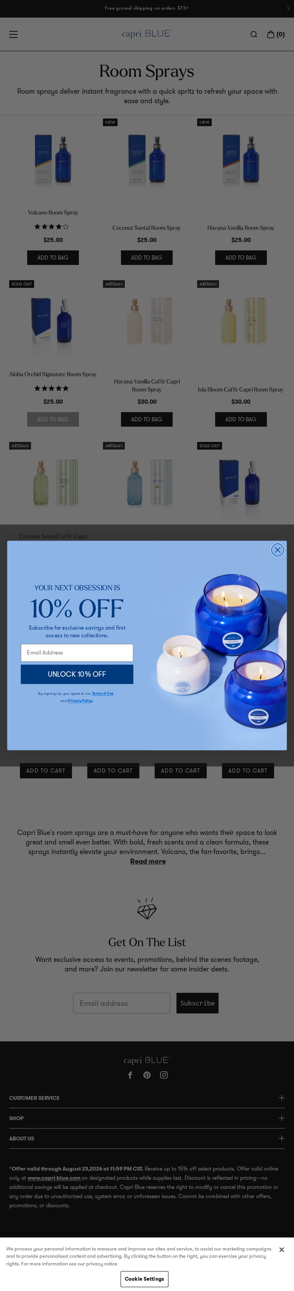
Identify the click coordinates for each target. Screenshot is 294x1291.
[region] (147, 1264)
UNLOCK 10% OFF (77, 674)
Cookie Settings (144, 1279)
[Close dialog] (277, 550)
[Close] (281, 1249)
